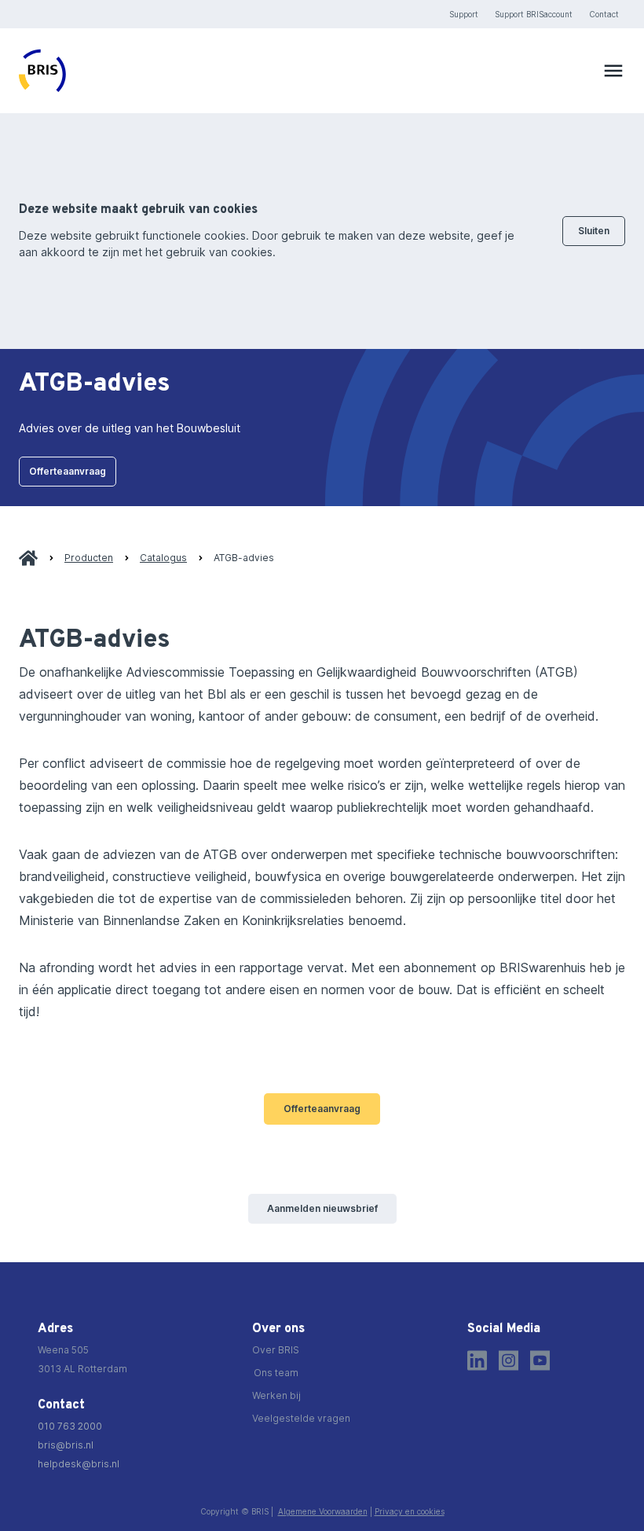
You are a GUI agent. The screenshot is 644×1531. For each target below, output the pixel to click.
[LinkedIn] (477, 1360)
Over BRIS (275, 1350)
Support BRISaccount (534, 14)
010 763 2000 (70, 1426)
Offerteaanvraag (67, 471)
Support (463, 14)
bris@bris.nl (65, 1445)
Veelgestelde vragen (301, 1418)
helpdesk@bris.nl (78, 1464)
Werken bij (276, 1395)
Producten (88, 558)
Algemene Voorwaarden (323, 1511)
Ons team (276, 1373)
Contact (604, 14)
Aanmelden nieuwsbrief (322, 1208)
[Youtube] (540, 1360)
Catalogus (163, 558)
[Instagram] (508, 1360)
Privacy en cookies (410, 1511)
